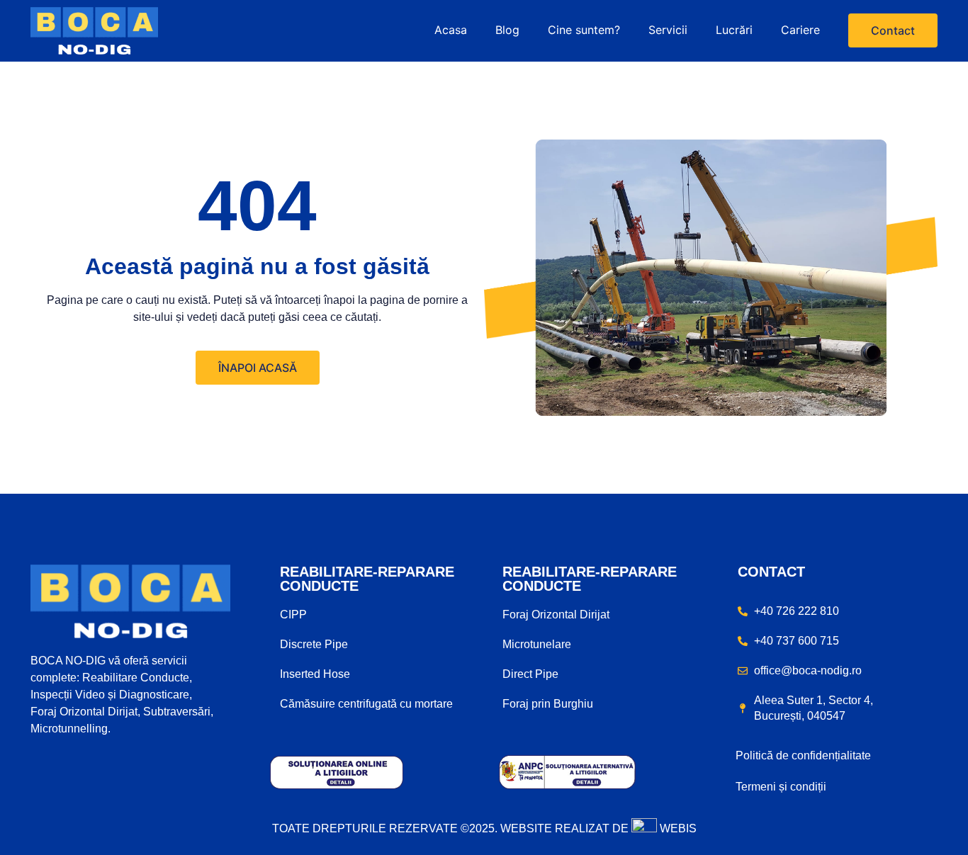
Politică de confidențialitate (803, 755)
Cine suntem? (584, 30)
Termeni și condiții (781, 787)
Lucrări (734, 30)
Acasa (450, 30)
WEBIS (677, 828)
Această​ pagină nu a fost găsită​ (257, 266)
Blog (507, 30)
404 (257, 205)
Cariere (800, 30)
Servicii (667, 30)
